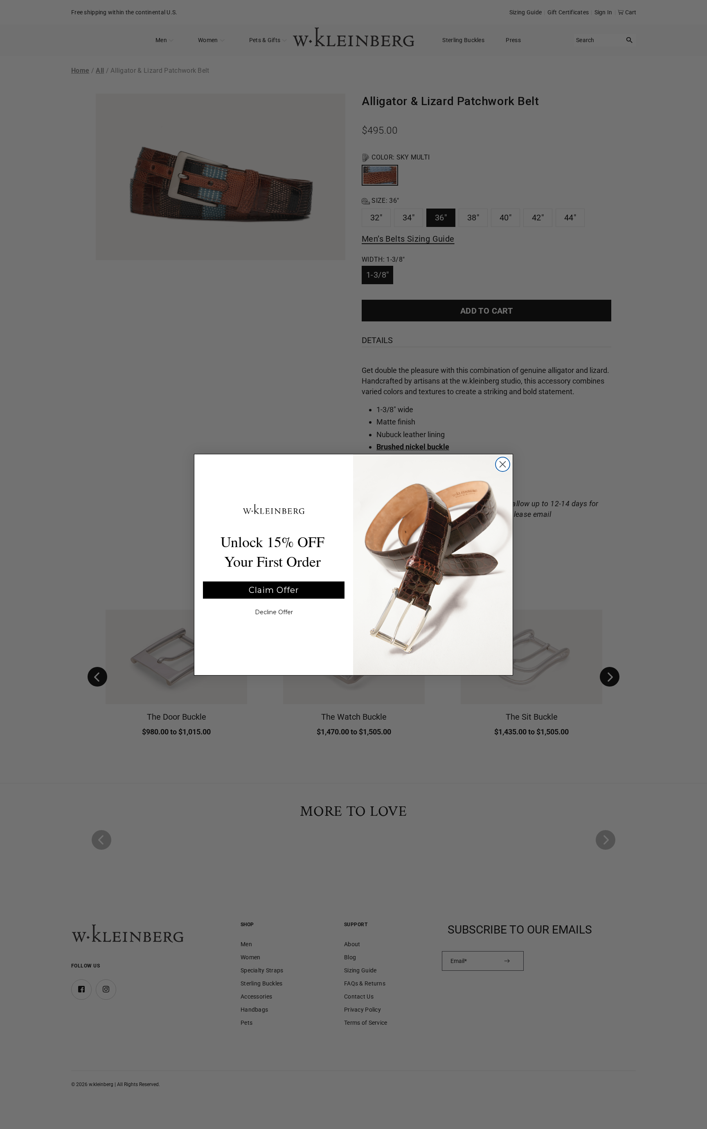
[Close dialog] (502, 464)
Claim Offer (274, 590)
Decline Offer (274, 612)
